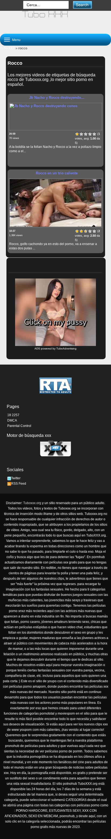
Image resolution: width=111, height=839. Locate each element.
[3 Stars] (86, 134)
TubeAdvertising (66, 348)
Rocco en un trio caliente (57, 173)
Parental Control (19, 426)
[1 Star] (77, 134)
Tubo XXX (7, 48)
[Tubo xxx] (55, 20)
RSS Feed (18, 483)
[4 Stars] (90, 134)
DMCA (12, 420)
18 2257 (13, 415)
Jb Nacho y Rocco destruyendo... (56, 98)
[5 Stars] (94, 134)
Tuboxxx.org (32, 503)
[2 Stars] (81, 134)
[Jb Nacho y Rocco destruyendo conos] (55, 116)
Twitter (15, 478)
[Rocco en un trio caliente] (55, 203)
